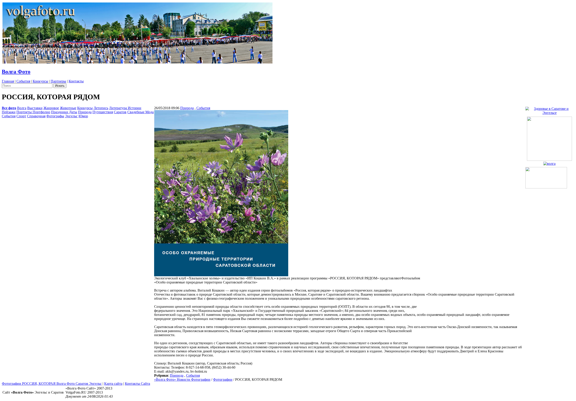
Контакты (76, 81)
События (23, 81)
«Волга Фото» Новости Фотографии (182, 379)
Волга (21, 108)
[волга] (549, 162)
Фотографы (55, 116)
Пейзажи (9, 112)
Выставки (35, 108)
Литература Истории (125, 108)
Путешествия (102, 112)
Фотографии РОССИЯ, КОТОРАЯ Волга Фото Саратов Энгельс (52, 383)
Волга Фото (16, 72)
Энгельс (71, 116)
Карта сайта (113, 383)
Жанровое (51, 108)
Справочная (36, 116)
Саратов (120, 112)
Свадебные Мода (140, 112)
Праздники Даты (64, 112)
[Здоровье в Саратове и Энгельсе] (549, 109)
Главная (8, 81)
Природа (85, 112)
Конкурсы (40, 81)
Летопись (101, 108)
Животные (68, 108)
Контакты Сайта (137, 383)
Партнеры (58, 81)
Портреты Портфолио (33, 112)
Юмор (83, 116)
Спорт (21, 116)
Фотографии (222, 379)
